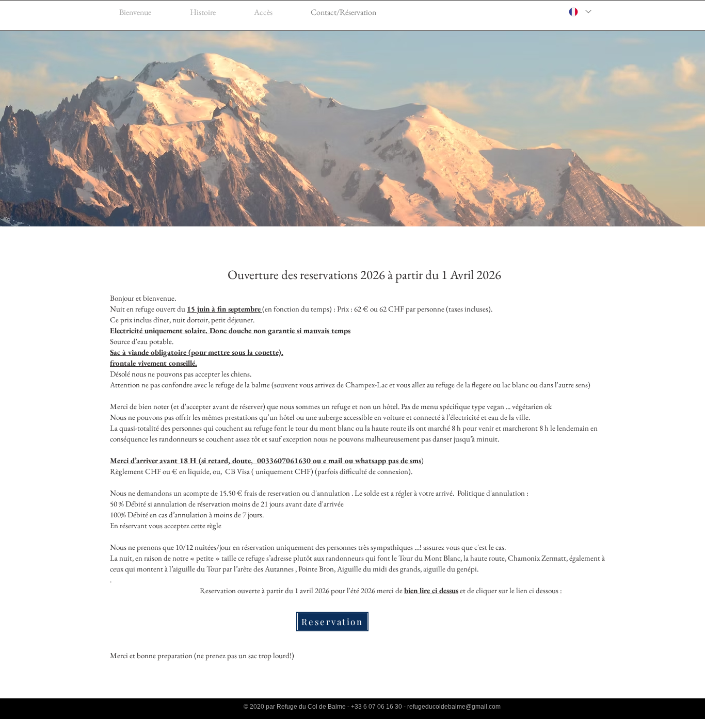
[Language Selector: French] (579, 12)
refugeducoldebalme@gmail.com (454, 706)
